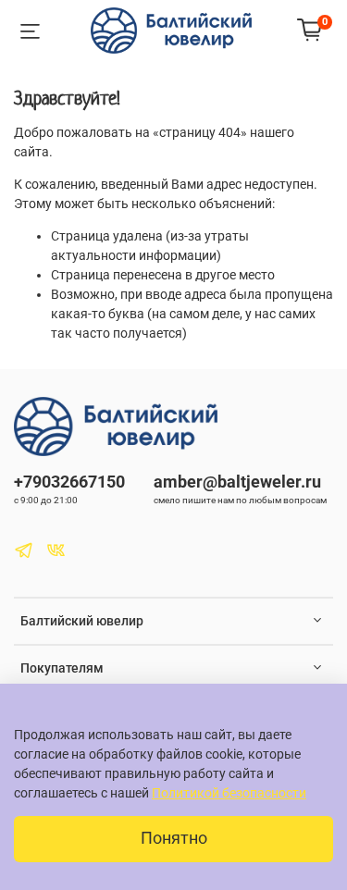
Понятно (174, 838)
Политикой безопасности (229, 792)
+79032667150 (69, 481)
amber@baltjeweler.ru (237, 481)
